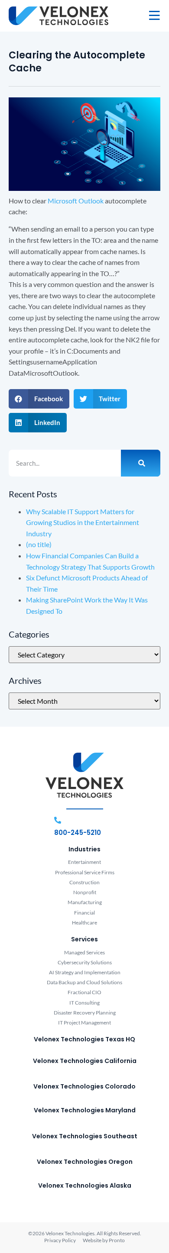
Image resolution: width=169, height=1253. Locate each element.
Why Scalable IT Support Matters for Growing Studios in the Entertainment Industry (82, 522)
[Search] (140, 463)
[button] (39, 399)
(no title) (39, 544)
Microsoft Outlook (76, 200)
